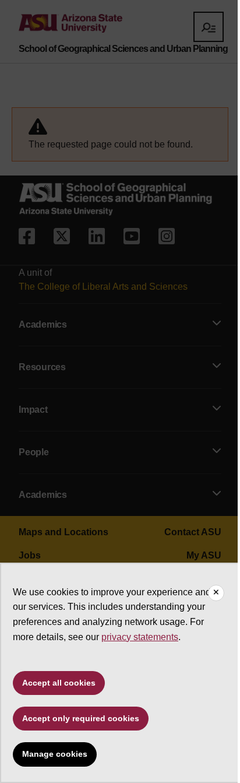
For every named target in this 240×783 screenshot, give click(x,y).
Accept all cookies (59, 682)
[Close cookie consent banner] (216, 593)
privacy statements (139, 637)
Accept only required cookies (80, 718)
